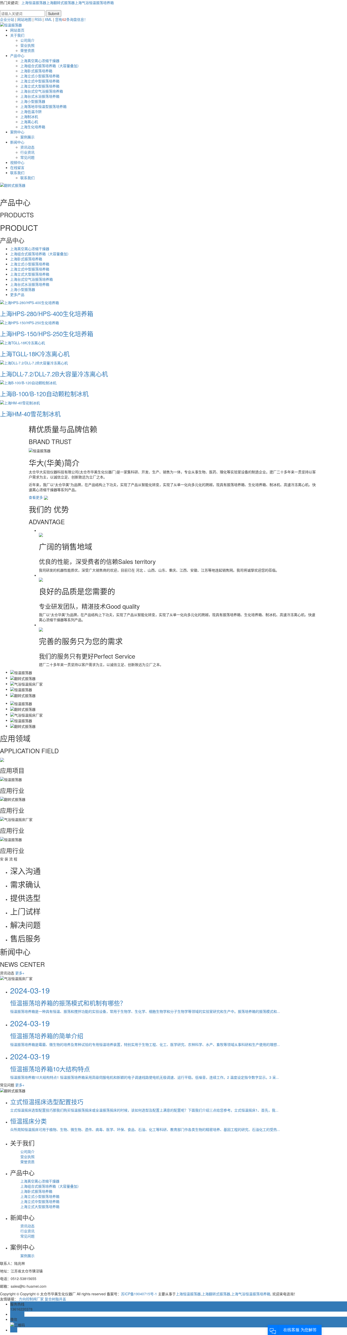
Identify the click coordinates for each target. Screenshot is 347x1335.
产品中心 (17, 55)
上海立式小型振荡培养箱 (39, 75)
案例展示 (27, 136)
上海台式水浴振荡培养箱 (39, 96)
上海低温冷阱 (31, 111)
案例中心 (17, 131)
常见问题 (27, 157)
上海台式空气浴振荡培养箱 (41, 91)
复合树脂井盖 (55, 1298)
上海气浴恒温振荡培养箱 (94, 2)
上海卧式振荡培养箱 (36, 70)
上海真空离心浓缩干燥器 (39, 60)
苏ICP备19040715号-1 (139, 1293)
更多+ (19, 972)
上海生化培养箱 (32, 126)
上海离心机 (29, 121)
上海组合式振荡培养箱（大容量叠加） (50, 65)
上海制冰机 (29, 116)
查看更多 (36, 497)
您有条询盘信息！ (71, 19)
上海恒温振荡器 (33, 2)
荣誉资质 (27, 50)
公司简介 (27, 40)
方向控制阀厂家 (31, 1298)
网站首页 (17, 30)
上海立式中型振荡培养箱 (39, 80)
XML (48, 19)
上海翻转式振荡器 (60, 2)
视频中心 (17, 162)
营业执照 (27, 45)
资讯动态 (27, 147)
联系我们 (17, 172)
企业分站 (7, 19)
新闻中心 (17, 142)
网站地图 (24, 19)
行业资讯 (27, 152)
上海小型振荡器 (32, 101)
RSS (38, 19)
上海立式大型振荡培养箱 (39, 86)
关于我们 (17, 35)
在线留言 (17, 167)
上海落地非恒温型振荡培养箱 (43, 106)
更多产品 (17, 294)
